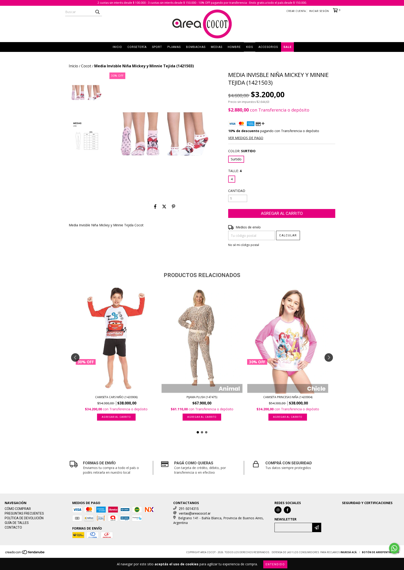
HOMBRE (234, 47)
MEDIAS (216, 47)
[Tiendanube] (25, 553)
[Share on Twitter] (164, 206)
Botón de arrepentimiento (380, 552)
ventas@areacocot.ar (195, 513)
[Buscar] (97, 12)
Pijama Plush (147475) (202, 397)
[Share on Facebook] (155, 206)
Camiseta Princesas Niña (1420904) (287, 397)
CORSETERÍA (137, 47)
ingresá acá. (348, 552)
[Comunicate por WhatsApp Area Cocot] (394, 548)
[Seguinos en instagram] (277, 509)
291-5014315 (189, 509)
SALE (287, 47)
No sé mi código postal (243, 245)
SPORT (157, 47)
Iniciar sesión (319, 11)
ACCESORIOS (268, 47)
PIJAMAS (174, 47)
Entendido (275, 564)
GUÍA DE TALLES (17, 523)
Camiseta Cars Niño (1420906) (116, 397)
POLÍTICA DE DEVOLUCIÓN (24, 518)
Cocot (86, 66)
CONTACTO (13, 527)
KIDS (249, 47)
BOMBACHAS (196, 47)
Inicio (73, 66)
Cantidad (236, 190)
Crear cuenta (296, 11)
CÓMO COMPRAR (18, 509)
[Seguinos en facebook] (287, 509)
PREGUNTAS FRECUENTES (24, 513)
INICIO (117, 47)
